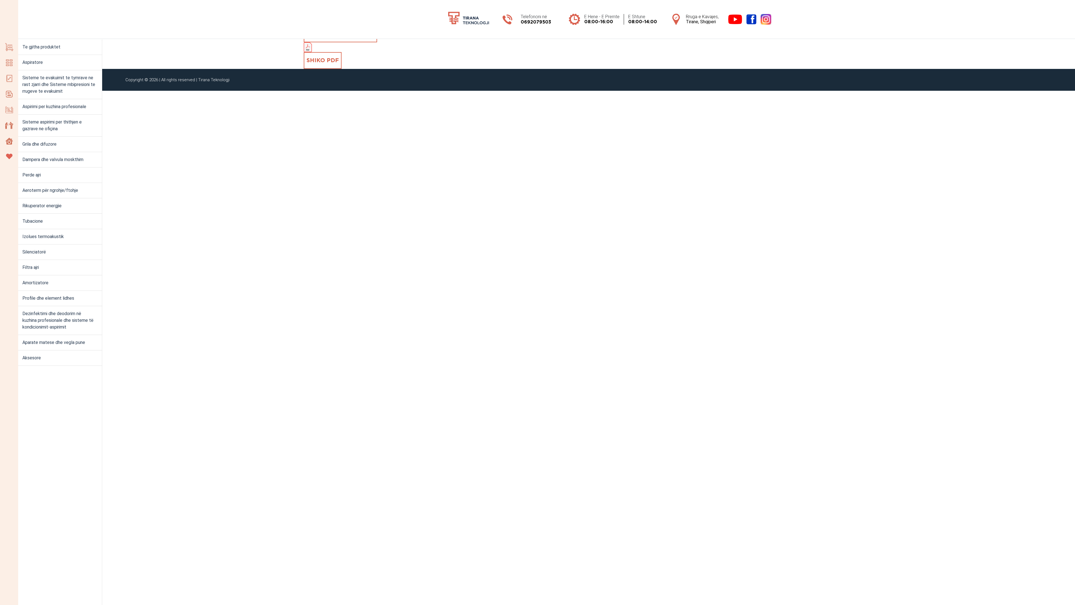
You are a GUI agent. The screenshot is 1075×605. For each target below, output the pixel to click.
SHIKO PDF (323, 60)
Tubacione (32, 221)
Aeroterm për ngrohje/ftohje (50, 190)
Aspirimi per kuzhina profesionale (54, 106)
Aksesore (31, 357)
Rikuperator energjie (42, 205)
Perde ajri (31, 175)
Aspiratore (32, 62)
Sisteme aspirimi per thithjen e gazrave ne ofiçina (52, 125)
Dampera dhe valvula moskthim (52, 159)
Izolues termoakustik (43, 236)
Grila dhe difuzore (39, 144)
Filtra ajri (30, 267)
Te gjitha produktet (41, 47)
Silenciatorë (34, 252)
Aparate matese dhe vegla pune (53, 342)
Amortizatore (35, 282)
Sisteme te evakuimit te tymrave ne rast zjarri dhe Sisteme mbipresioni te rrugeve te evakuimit (58, 84)
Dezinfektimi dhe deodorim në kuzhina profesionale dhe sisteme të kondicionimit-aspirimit (58, 320)
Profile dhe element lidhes (48, 298)
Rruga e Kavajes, (702, 19)
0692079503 (536, 22)
